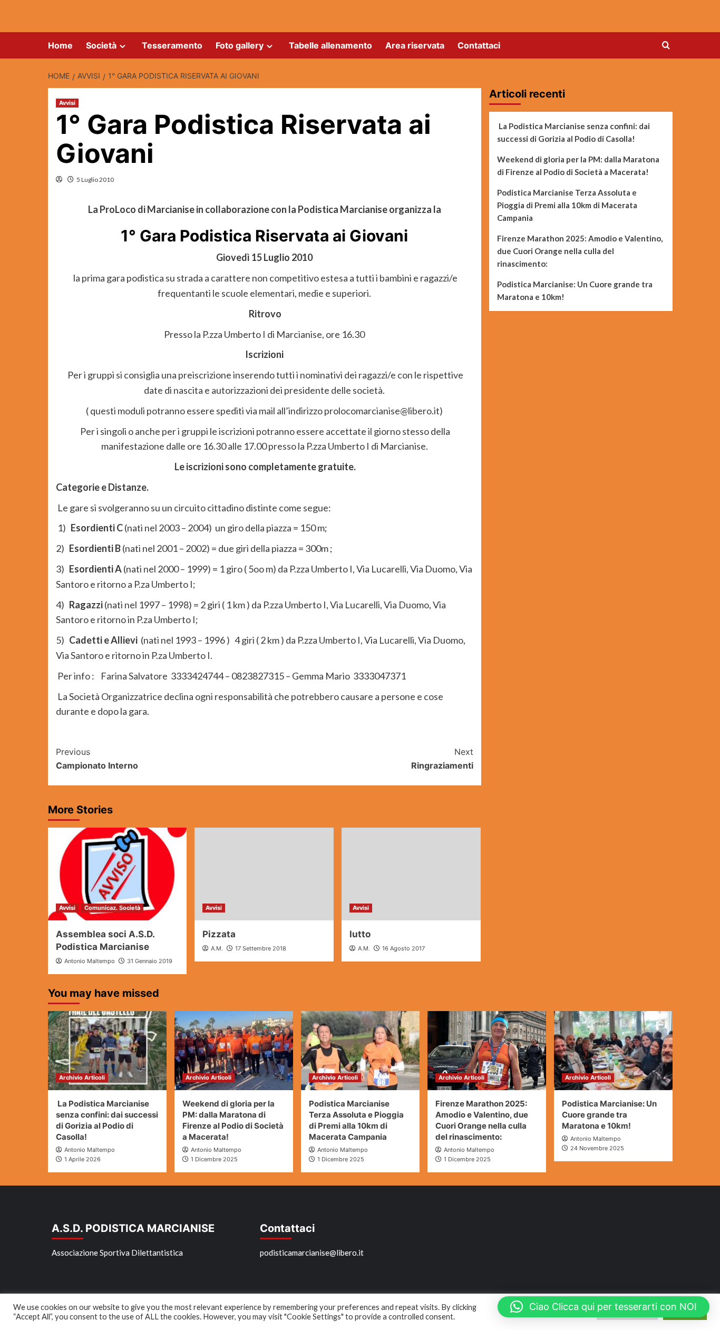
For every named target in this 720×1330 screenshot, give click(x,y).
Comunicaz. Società (112, 907)
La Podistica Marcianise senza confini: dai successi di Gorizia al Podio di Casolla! (573, 132)
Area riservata (414, 45)
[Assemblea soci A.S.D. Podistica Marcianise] (117, 874)
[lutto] (411, 874)
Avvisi (67, 102)
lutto (360, 934)
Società (101, 45)
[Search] (666, 45)
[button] (603, 1306)
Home (60, 45)
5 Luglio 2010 (95, 179)
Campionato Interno (97, 758)
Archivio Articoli (82, 1077)
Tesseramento (172, 45)
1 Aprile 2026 (82, 1159)
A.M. (217, 948)
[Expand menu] (122, 46)
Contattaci (479, 45)
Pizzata (219, 934)
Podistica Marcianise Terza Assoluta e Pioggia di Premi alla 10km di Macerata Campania (567, 205)
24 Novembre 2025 (597, 1148)
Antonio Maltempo (89, 961)
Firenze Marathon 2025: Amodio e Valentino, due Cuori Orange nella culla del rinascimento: (580, 251)
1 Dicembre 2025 (214, 1159)
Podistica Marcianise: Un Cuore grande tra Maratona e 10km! (575, 290)
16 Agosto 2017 (403, 948)
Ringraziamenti (442, 758)
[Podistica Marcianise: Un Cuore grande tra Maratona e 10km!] (613, 1050)
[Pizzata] (264, 874)
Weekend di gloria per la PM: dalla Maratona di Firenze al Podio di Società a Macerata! (578, 165)
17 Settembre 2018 (260, 948)
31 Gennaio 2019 (149, 961)
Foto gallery (240, 45)
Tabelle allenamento (330, 45)
